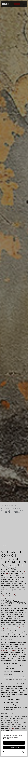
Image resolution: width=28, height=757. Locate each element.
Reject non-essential (14, 747)
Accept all (14, 743)
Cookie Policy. (6, 739)
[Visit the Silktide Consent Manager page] (23, 752)
